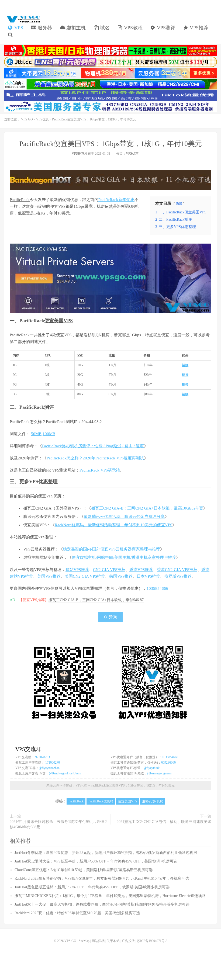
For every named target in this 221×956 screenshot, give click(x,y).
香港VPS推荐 (141, 569)
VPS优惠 (42, 119)
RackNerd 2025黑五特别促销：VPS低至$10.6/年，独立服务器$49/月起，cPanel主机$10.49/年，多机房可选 (102, 879)
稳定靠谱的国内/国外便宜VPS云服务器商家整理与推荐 (111, 549)
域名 (104, 27)
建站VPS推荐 (77, 569)
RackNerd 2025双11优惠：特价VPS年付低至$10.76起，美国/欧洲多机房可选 (77, 913)
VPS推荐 (198, 27)
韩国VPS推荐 (121, 576)
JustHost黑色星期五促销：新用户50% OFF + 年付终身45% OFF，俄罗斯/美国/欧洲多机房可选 (92, 887)
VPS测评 (165, 27)
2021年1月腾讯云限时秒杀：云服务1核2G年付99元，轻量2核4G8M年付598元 (58, 824)
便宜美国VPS (58, 320)
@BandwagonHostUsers (65, 773)
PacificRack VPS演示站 (100, 470)
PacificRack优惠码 (100, 801)
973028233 (42, 757)
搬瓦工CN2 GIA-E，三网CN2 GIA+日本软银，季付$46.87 (96, 600)
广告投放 (128, 941)
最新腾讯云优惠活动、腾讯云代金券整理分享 (124, 516)
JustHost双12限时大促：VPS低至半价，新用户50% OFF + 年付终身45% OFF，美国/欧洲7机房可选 (96, 861)
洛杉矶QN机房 (152, 801)
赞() (113, 617)
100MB (49, 434)
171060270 (52, 762)
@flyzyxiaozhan (49, 768)
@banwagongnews (159, 773)
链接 (185, 365)
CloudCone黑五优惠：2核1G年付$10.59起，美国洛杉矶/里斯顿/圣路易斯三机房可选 (84, 870)
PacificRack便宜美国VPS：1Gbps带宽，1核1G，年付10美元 (110, 144)
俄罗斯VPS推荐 (178, 576)
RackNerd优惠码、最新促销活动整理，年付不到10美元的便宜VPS (113, 525)
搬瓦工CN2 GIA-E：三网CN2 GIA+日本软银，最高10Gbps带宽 (147, 508)
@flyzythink (152, 768)
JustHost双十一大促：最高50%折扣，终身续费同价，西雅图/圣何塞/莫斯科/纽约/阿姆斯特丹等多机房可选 (102, 904)
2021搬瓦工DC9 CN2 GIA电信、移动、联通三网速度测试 (164, 822)
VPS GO (23, 19)
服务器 (44, 27)
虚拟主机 (75, 27)
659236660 (168, 762)
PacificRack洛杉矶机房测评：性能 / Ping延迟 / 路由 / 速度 (93, 446)
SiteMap (84, 941)
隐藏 (179, 204)
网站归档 (98, 941)
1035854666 (157, 588)
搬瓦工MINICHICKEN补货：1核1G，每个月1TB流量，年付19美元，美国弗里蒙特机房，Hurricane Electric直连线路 (110, 896)
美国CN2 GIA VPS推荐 (85, 576)
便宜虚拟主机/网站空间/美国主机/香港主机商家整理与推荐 (124, 557)
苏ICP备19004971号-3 (152, 941)
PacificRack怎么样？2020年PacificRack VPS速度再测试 (95, 458)
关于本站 (113, 941)
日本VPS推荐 (148, 576)
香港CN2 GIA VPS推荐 (177, 569)
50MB (36, 434)
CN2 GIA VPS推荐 (109, 569)
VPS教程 (133, 27)
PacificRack (20, 200)
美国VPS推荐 (49, 576)
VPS (18, 27)
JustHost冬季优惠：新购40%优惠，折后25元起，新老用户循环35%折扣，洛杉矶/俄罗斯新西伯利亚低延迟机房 (106, 853)
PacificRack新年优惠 (116, 200)
